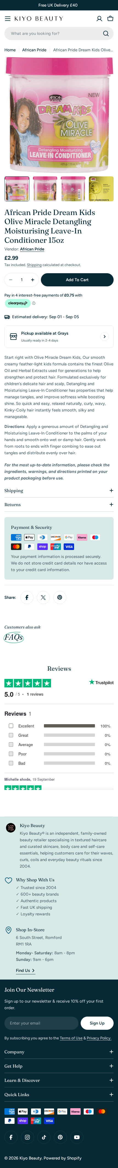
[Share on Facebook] (26, 597)
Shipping (34, 265)
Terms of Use (71, 1038)
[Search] (106, 33)
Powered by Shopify (63, 1158)
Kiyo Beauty (30, 1158)
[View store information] (104, 336)
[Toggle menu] (7, 18)
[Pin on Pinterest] (59, 597)
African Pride (34, 49)
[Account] (99, 18)
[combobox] (59, 33)
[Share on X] (43, 597)
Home (10, 49)
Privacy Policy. (99, 1038)
